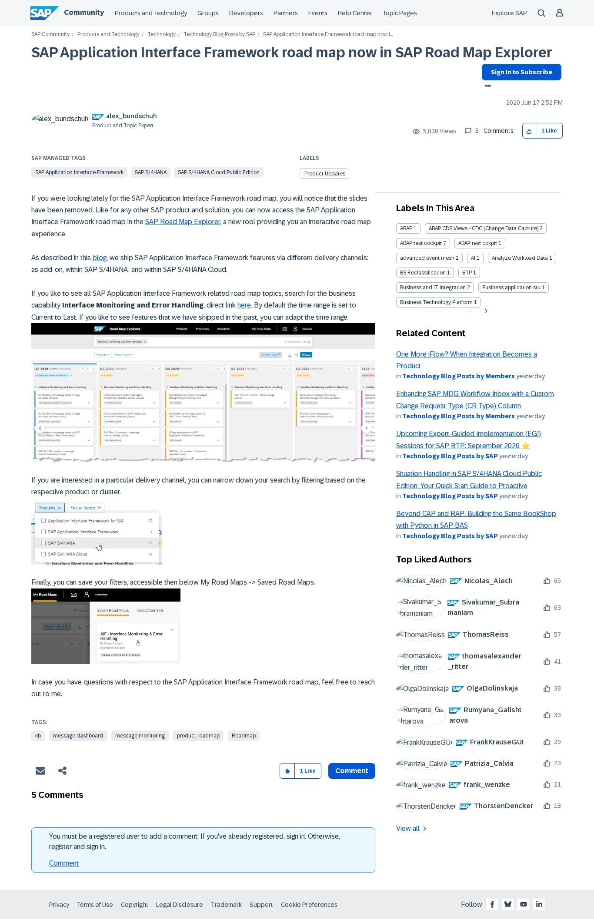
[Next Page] (485, 310)
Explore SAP (509, 13)
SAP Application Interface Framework (79, 172)
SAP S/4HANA (151, 172)
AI (473, 258)
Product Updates (324, 174)
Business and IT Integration (433, 287)
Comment (64, 863)
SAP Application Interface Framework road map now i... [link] (328, 34)
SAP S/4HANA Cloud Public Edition (219, 172)
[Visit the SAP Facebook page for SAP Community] (492, 904)
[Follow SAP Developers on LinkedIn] (539, 904)
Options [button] (486, 87)
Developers (246, 13)
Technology (161, 34)
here (244, 305)
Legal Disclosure (179, 904)
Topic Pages (400, 13)
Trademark (226, 904)
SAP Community (50, 34)
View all (408, 828)
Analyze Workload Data (520, 258)
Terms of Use (95, 904)
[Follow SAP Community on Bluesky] (507, 904)
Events (317, 13)
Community (84, 12)
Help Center (355, 13)
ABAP (406, 228)
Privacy (59, 904)
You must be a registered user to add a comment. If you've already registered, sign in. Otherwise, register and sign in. (194, 841)
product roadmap (198, 736)
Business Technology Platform (436, 302)
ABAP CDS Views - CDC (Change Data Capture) (483, 228)
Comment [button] (351, 770)
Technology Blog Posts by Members (458, 376)
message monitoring (140, 736)
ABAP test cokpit (477, 243)
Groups (208, 13)
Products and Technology (151, 13)
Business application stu (511, 287)
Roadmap (244, 736)
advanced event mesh (427, 258)
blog (100, 257)
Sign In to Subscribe (521, 72)
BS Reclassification (423, 273)
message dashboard (78, 736)
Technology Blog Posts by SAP (219, 34)
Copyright (134, 904)
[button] (529, 131)
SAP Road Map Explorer (182, 221)
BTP (467, 273)
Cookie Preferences (309, 904)
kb (38, 736)
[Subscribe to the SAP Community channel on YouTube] (523, 904)
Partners (286, 13)
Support (261, 904)
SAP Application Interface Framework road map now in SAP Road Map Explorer (291, 52)
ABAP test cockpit (421, 243)
